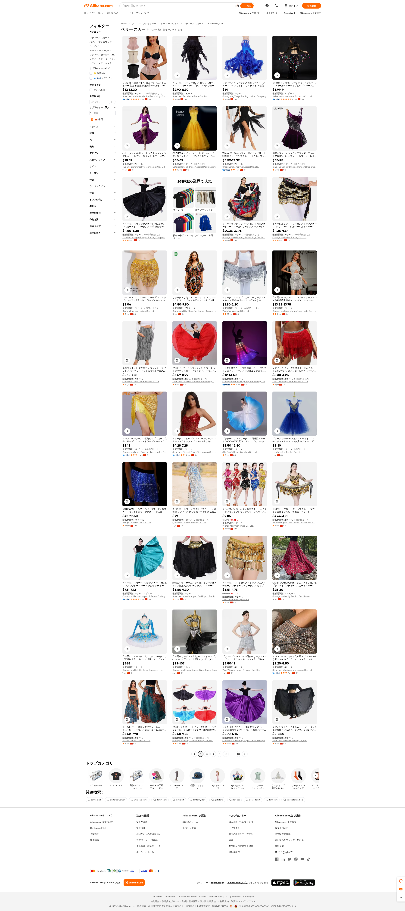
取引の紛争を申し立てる (241, 834)
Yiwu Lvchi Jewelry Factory (235, 599)
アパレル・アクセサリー (144, 23)
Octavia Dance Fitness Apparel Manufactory (194, 167)
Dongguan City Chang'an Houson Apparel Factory (194, 311)
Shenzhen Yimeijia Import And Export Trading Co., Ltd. (194, 596)
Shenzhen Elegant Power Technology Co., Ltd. (194, 452)
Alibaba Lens (96, 882)
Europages (248, 896)
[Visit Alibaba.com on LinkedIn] (283, 859)
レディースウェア (170, 23)
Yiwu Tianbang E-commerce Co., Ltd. (290, 381)
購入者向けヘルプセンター (242, 822)
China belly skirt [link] (216, 23)
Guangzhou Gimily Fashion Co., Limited (291, 596)
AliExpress (157, 896)
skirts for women (117, 800)
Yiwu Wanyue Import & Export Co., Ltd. (241, 670)
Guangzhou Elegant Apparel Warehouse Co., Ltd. (194, 670)
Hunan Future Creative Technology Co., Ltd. (143, 167)
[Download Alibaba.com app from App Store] (280, 882)
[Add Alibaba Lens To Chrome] (134, 882)
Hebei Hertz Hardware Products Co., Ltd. (292, 96)
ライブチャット (236, 828)
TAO (227, 896)
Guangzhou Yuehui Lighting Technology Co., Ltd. (244, 381)
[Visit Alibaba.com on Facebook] (277, 859)
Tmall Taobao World (187, 896)
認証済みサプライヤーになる (289, 840)
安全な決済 (141, 822)
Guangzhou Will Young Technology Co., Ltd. (243, 237)
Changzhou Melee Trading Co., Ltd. (289, 237)
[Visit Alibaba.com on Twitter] (289, 859)
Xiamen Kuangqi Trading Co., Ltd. (138, 311)
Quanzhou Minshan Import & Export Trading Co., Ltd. (144, 596)
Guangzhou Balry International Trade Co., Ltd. (294, 311)
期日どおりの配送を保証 (148, 834)
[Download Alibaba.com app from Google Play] (304, 882)
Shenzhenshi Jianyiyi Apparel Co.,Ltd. (240, 167)
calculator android (295, 800)
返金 (231, 840)
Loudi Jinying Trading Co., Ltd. (287, 452)
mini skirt (180, 800)
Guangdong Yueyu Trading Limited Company (244, 96)
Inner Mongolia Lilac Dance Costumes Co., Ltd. (294, 522)
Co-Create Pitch (98, 828)
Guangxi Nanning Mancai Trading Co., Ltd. (192, 740)
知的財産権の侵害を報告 (241, 846)
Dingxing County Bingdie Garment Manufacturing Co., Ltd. (294, 167)
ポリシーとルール (145, 852)
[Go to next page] (245, 754)
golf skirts (219, 800)
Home (124, 23)
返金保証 (140, 828)
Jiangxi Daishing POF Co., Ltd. (136, 522)
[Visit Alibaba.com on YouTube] (302, 859)
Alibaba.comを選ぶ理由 (101, 822)
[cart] (277, 6)
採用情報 (94, 840)
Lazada (202, 896)
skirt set (236, 800)
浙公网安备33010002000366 (254, 906)
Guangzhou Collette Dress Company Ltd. (142, 670)
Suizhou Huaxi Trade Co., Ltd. (136, 740)
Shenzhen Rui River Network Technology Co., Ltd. (194, 381)
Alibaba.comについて (101, 815)
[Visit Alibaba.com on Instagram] (296, 859)
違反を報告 (234, 852)
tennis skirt (96, 800)
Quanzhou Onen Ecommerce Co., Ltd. (140, 381)
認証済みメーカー (191, 822)
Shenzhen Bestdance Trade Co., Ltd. (190, 96)
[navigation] (101, 389)
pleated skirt (254, 800)
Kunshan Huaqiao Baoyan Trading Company (143, 237)
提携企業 (279, 846)
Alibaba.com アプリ (237, 882)
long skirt (273, 800)
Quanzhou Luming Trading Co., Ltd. (189, 522)
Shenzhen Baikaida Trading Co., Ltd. (289, 740)
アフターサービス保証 (147, 840)
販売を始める (281, 828)
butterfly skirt (199, 800)
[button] (237, 6)
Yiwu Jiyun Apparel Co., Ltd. (235, 311)
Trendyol (236, 896)
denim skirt (162, 800)
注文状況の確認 (282, 834)
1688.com (170, 896)
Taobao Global (215, 896)
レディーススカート (193, 23)
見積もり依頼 (189, 828)
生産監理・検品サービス (148, 846)
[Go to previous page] (194, 754)
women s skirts (140, 800)
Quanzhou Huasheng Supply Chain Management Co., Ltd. (244, 740)
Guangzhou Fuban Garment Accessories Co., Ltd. (144, 452)
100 (238, 754)
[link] (401, 881)
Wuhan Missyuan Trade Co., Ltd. (238, 526)
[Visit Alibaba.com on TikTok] (308, 859)
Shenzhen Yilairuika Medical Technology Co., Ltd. (144, 96)
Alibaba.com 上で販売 (285, 822)
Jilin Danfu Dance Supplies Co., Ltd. (239, 452)
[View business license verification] (231, 906)
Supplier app (217, 882)
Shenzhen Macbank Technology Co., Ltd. (292, 670)
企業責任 (94, 834)
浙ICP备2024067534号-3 (283, 906)
